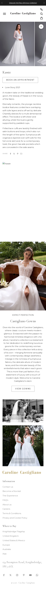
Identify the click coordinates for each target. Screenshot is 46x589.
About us (7, 504)
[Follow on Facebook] (4, 575)
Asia (4, 553)
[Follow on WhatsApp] (37, 575)
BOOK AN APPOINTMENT (20, 80)
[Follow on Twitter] (10, 575)
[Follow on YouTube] (30, 575)
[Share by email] (21, 153)
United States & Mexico (14, 540)
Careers (6, 509)
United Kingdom (11, 536)
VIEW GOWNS (23, 389)
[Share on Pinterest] (18, 153)
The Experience (10, 495)
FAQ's (5, 500)
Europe (6, 545)
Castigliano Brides (23, 417)
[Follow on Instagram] (17, 575)
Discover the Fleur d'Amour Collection (23, 3)
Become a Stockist (12, 491)
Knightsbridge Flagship (14, 531)
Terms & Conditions (12, 513)
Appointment (23, 461)
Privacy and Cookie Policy (15, 518)
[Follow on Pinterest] (23, 575)
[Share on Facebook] (10, 153)
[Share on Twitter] (14, 153)
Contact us (8, 487)
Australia (7, 549)
